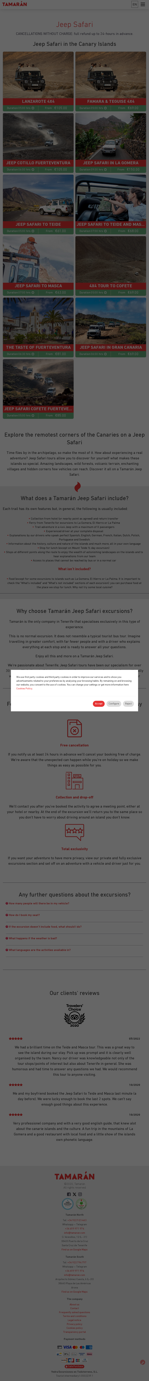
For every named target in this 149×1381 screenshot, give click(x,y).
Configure (114, 703)
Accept (98, 703)
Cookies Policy (24, 688)
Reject (128, 703)
